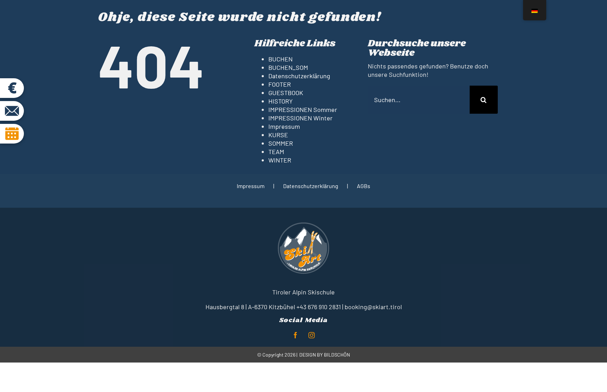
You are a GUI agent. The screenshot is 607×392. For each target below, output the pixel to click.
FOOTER (279, 84)
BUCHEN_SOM (288, 67)
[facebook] (295, 335)
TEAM (276, 151)
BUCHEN (280, 59)
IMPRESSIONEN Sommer (302, 109)
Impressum (284, 126)
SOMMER (280, 143)
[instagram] (311, 335)
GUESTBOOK (285, 93)
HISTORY (280, 101)
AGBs (363, 185)
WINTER (279, 160)
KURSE (278, 135)
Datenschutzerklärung (299, 76)
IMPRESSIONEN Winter (300, 118)
